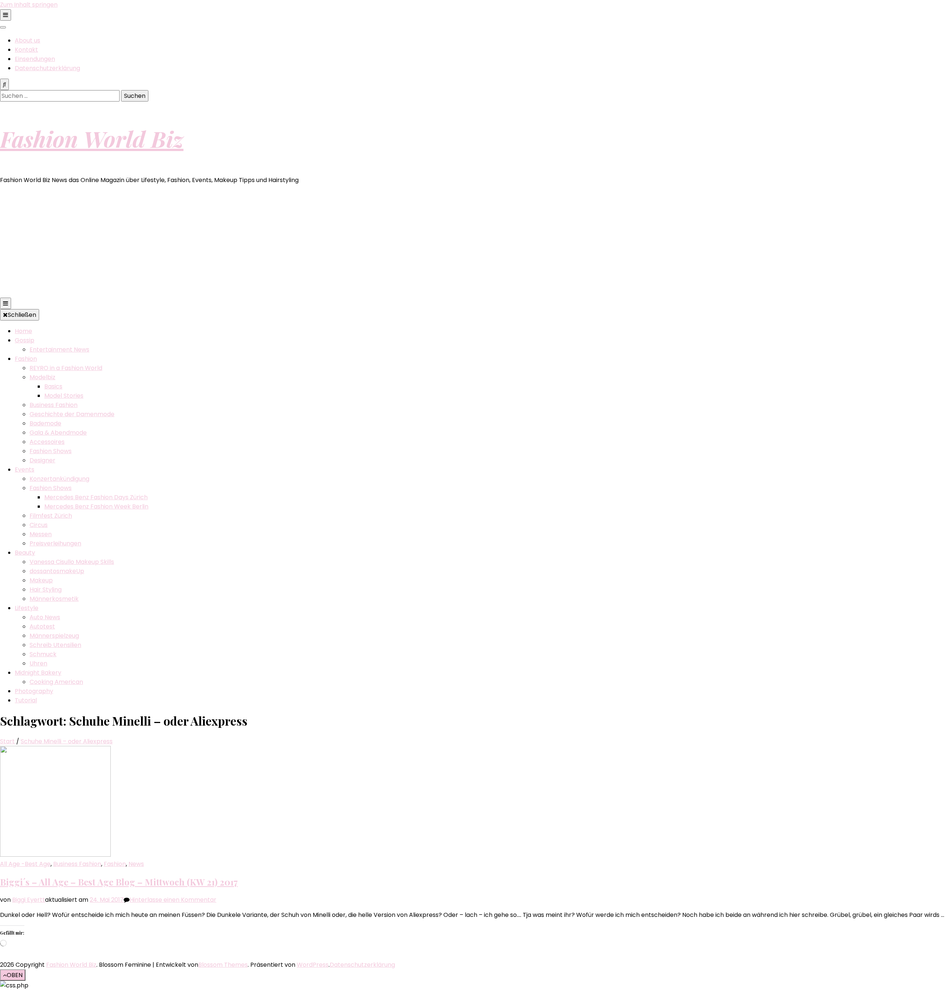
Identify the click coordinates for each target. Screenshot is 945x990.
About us (27, 40)
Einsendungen (35, 59)
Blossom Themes (223, 964)
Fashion (26, 358)
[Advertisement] (472, 242)
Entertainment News (59, 349)
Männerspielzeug (54, 635)
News (136, 864)
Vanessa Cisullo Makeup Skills (72, 562)
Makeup (41, 580)
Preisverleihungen (55, 543)
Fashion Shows (51, 451)
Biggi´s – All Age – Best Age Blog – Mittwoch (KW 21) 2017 (119, 882)
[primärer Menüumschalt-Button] (5, 303)
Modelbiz (42, 377)
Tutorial (26, 700)
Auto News (45, 617)
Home (23, 331)
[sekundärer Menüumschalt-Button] (5, 15)
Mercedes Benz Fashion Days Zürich (96, 497)
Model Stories (63, 395)
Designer (42, 460)
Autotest (42, 626)
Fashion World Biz (91, 138)
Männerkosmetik (54, 599)
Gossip (24, 340)
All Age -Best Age (25, 864)
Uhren (38, 663)
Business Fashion (54, 405)
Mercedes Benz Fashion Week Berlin (96, 506)
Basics (53, 386)
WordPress (313, 964)
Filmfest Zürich (51, 515)
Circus (39, 525)
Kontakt (26, 49)
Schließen (22, 315)
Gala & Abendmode (58, 432)
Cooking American (56, 682)
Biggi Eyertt (28, 899)
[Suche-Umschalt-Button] (4, 84)
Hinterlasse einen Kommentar (173, 899)
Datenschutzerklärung (47, 68)
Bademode (45, 423)
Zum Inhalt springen (29, 4)
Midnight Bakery (38, 672)
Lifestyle (26, 608)
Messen (41, 534)
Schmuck (43, 654)
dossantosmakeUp (57, 571)
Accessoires (47, 442)
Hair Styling (46, 589)
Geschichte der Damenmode (72, 414)
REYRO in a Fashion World (66, 368)
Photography (34, 691)
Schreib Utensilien (55, 645)
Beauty (25, 552)
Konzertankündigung (59, 479)
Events (24, 469)
